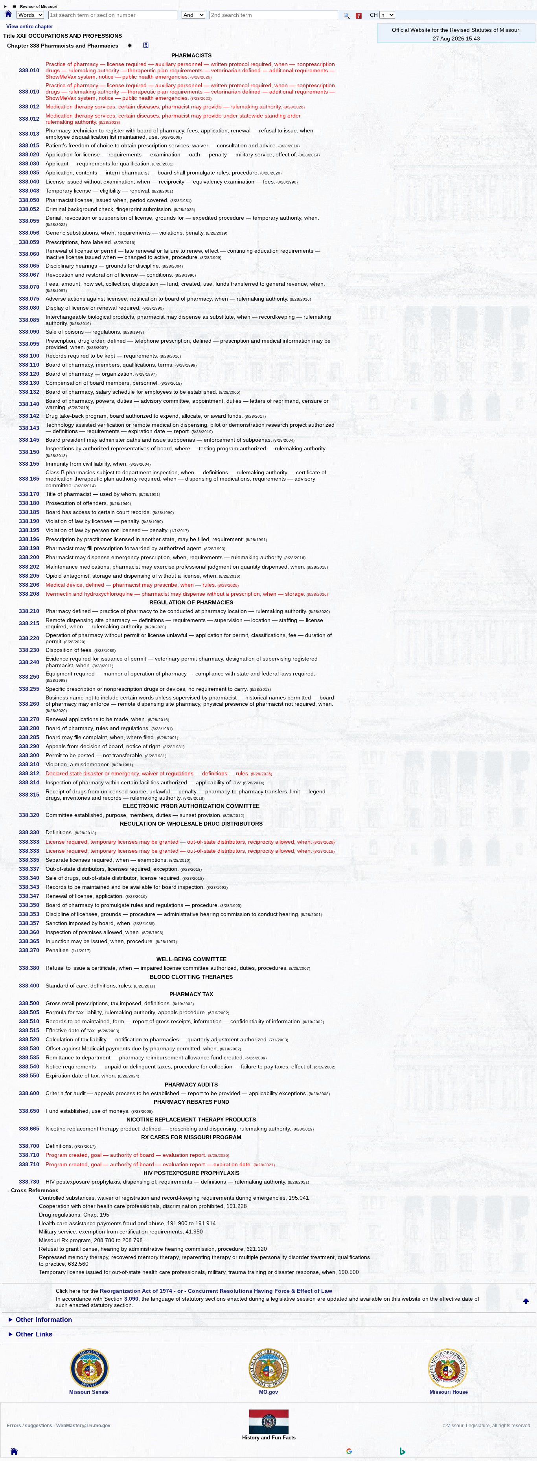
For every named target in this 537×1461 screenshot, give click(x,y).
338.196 (32, 539)
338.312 (32, 773)
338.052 (32, 209)
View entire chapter (29, 26)
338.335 (32, 860)
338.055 (32, 221)
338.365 (32, 941)
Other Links (34, 1334)
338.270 (32, 719)
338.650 (32, 1111)
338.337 (32, 869)
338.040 (32, 181)
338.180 (32, 503)
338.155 (32, 464)
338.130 (32, 383)
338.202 (32, 566)
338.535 (32, 1057)
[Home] (8, 14)
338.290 (32, 746)
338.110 (32, 365)
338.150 (32, 452)
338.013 (32, 133)
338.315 (32, 794)
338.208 (32, 594)
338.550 (32, 1075)
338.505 (32, 1012)
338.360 (32, 932)
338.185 (32, 512)
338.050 (32, 200)
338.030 (32, 163)
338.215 (32, 623)
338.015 (32, 145)
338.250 (32, 677)
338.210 (32, 611)
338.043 (32, 190)
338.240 (32, 662)
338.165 (32, 478)
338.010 (32, 70)
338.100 (32, 355)
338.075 (32, 299)
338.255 (32, 689)
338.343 (32, 887)
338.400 (32, 985)
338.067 (32, 275)
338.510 (32, 1021)
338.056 (32, 232)
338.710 (32, 1155)
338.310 (32, 764)
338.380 (32, 968)
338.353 (32, 914)
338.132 (32, 392)
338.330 (32, 832)
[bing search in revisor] (402, 1453)
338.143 (32, 428)
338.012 (32, 106)
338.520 (32, 1039)
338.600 (32, 1093)
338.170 (32, 494)
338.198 (32, 548)
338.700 (32, 1146)
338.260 (32, 704)
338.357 (32, 923)
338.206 (32, 585)
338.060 (32, 254)
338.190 (32, 521)
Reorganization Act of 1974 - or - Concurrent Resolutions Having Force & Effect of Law (216, 1291)
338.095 (32, 344)
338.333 (32, 842)
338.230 (32, 650)
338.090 (32, 332)
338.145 (32, 440)
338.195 (32, 530)
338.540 (32, 1066)
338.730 (32, 1181)
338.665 (32, 1128)
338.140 (32, 404)
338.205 (32, 576)
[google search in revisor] (349, 1452)
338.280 (32, 728)
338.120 (32, 374)
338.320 (32, 815)
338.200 (32, 557)
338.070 (32, 287)
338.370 (32, 950)
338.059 (32, 242)
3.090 (131, 1299)
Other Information (44, 1319)
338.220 (32, 638)
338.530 (32, 1048)
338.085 (32, 320)
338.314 (32, 782)
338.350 (32, 905)
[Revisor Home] (14, 1453)
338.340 (32, 878)
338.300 (32, 755)
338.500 (32, 1003)
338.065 (32, 265)
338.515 (32, 1030)
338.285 (32, 737)
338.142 (32, 416)
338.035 (32, 172)
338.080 (32, 308)
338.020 (32, 154)
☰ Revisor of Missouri (33, 6)
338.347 (32, 896)
